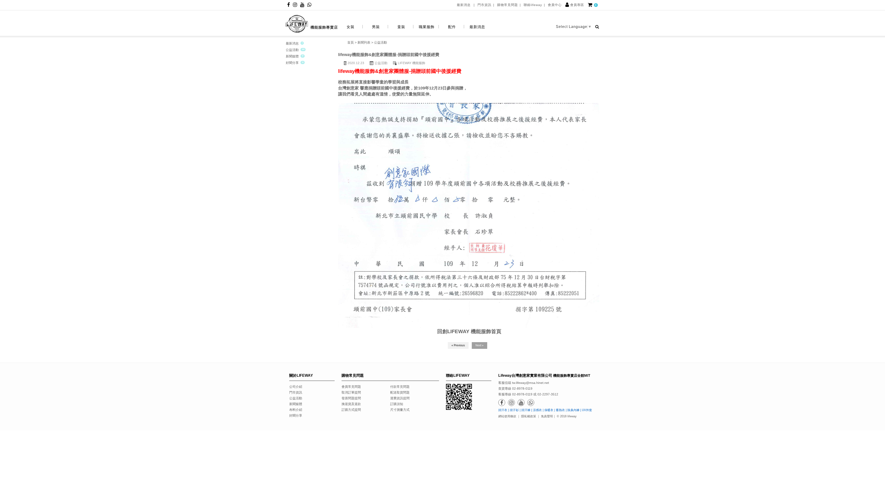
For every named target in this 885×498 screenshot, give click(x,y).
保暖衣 (548, 410)
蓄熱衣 (560, 410)
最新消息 (464, 5)
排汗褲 (525, 410)
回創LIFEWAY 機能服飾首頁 (469, 331)
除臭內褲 (573, 410)
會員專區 (577, 5)
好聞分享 (292, 63)
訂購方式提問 (351, 410)
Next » (479, 345)
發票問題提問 (351, 398)
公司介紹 (295, 386)
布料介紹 (295, 410)
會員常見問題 (351, 386)
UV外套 (587, 410)
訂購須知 (396, 404)
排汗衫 (514, 410)
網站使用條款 (507, 416)
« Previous (458, 345)
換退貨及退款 (351, 404)
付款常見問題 (400, 386)
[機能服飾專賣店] (312, 16)
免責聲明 (547, 416)
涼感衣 (537, 410)
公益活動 (292, 50)
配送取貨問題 (400, 392)
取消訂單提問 (351, 392)
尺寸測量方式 (400, 410)
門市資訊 (484, 5)
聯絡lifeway (533, 5)
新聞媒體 (292, 56)
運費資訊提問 (400, 398)
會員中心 (555, 5)
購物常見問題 (507, 5)
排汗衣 (502, 410)
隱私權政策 (528, 416)
